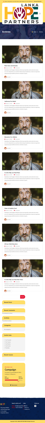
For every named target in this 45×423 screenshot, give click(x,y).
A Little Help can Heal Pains (12, 172)
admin (9, 77)
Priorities (7, 348)
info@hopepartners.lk (20, 405)
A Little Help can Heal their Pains (13, 279)
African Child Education (11, 244)
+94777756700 (18, 407)
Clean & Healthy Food (10, 208)
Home (34, 32)
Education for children (10, 137)
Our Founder (8, 340)
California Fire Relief (10, 101)
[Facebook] (35, 406)
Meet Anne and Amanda (11, 66)
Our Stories (8, 344)
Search (22, 296)
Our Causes (8, 342)
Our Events (8, 346)
